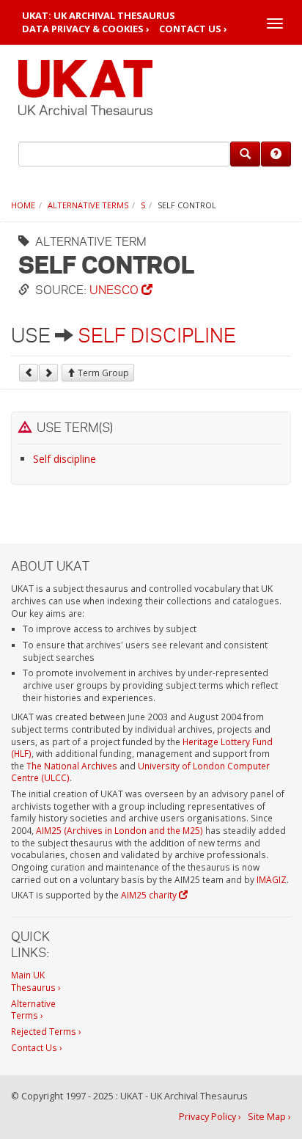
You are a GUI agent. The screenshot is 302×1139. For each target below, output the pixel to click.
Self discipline (157, 335)
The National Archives (71, 766)
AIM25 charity (150, 895)
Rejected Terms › (46, 1031)
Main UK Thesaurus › (36, 981)
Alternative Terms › (33, 1009)
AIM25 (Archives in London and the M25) (119, 830)
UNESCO (115, 289)
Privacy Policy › (210, 1116)
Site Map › (269, 1116)
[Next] (48, 372)
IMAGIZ (272, 879)
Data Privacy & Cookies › (86, 29)
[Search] (245, 154)
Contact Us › (193, 29)
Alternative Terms (88, 204)
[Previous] (28, 372)
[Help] (276, 154)
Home (23, 204)
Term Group (102, 373)
